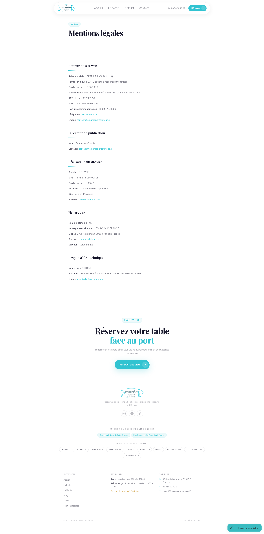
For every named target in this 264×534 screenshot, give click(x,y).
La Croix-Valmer (174, 449)
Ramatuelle (145, 449)
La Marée (129, 8)
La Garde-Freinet (132, 455)
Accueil (98, 8)
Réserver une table (129, 364)
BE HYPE (196, 520)
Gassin (158, 449)
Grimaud (65, 449)
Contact (144, 8)
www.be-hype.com (90, 199)
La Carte (113, 8)
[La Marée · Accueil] (66, 8)
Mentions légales (71, 506)
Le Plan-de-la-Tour (194, 449)
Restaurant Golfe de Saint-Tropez (114, 435)
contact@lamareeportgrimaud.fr (93, 120)
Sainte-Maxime (115, 449)
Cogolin (130, 449)
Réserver (195, 8)
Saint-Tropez (97, 449)
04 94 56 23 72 (90, 114)
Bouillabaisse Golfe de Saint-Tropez (148, 435)
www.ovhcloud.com (90, 239)
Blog (66, 495)
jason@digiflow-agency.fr (90, 279)
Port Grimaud (80, 449)
